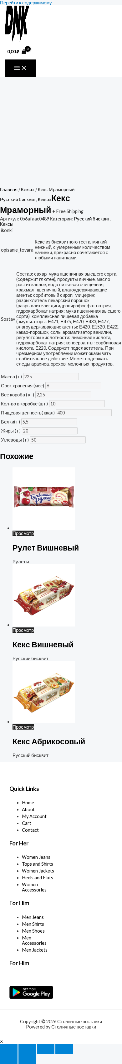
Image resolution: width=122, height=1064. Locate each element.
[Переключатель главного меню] (20, 68)
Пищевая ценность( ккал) (28, 412)
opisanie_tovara (17, 250)
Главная (9, 189)
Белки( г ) (10, 421)
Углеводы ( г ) (15, 439)
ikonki (7, 230)
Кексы (27, 189)
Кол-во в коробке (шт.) (24, 403)
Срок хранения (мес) (22, 385)
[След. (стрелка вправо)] (27, 1059)
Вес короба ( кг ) (17, 394)
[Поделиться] (45, 1049)
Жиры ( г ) (11, 430)
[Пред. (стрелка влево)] (9, 1059)
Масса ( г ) (11, 376)
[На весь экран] (27, 1049)
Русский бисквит (18, 199)
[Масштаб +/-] (9, 1049)
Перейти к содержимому (26, 2)
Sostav (8, 319)
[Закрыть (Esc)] (64, 1049)
